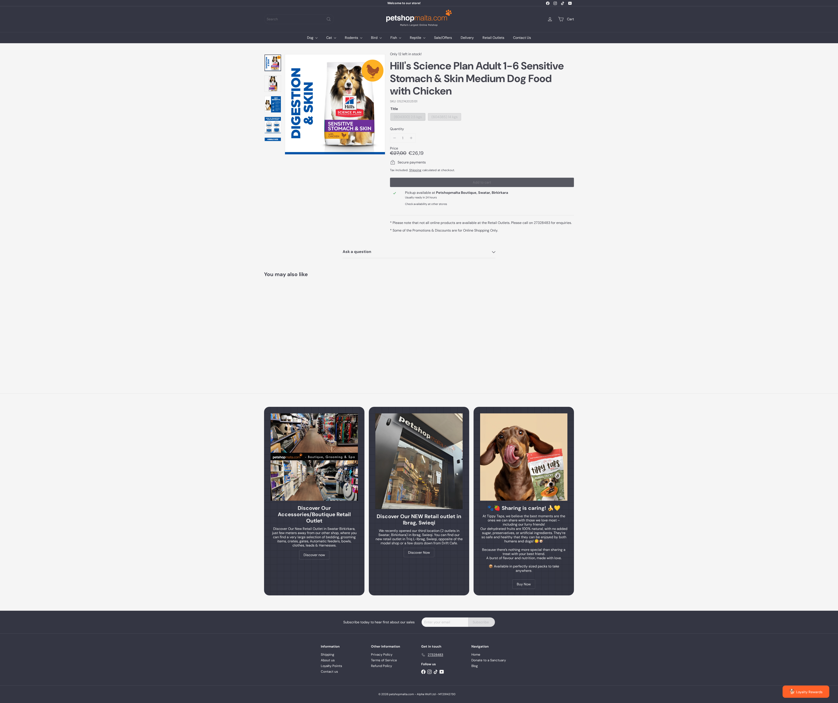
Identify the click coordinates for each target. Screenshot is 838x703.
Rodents (352, 37)
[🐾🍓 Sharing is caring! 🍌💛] (523, 457)
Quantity (397, 129)
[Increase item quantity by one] (411, 138)
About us (328, 660)
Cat (329, 37)
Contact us (329, 671)
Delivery (467, 37)
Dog (310, 37)
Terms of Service (384, 660)
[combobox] (299, 19)
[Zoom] (335, 104)
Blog (474, 666)
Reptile (416, 37)
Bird (374, 37)
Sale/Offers (443, 37)
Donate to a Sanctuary (488, 660)
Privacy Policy (381, 654)
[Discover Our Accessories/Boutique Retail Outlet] (314, 457)
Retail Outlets (493, 37)
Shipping (415, 170)
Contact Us (522, 37)
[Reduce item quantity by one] (394, 138)
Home (475, 654)
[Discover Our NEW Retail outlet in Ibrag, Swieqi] (419, 461)
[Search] (328, 19)
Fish (394, 37)
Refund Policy (381, 666)
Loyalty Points (331, 666)
